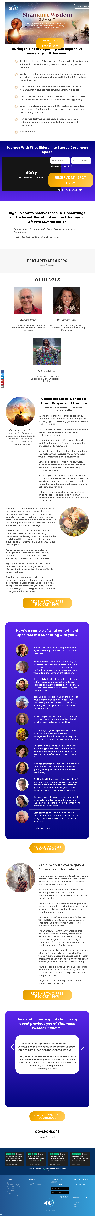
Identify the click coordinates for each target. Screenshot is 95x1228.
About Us (76, 1201)
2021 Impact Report (80, 1208)
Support (32, 1183)
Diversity (76, 1204)
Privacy (10, 1194)
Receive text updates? (62, 166)
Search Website (13, 1186)
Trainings (10, 1188)
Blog (9, 1183)
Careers (76, 1203)
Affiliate (10, 1192)
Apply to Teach (35, 1185)
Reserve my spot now (70, 180)
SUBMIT (64, 1197)
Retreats (10, 1190)
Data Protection (13, 1195)
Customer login (13, 1185)
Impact (75, 1206)
